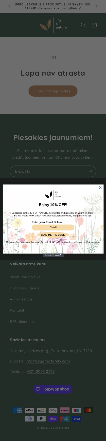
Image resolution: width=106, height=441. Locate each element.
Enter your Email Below (47, 221)
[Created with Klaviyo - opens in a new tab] (53, 255)
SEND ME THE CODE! (53, 234)
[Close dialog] (100, 187)
